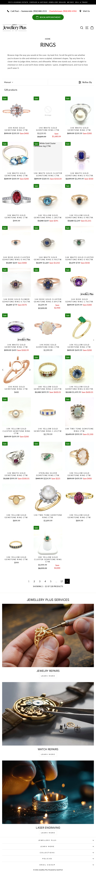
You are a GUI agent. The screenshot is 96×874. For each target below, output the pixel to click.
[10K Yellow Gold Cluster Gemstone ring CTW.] (16, 411)
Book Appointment (50, 17)
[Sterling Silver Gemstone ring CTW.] (48, 456)
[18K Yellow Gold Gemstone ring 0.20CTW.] (48, 369)
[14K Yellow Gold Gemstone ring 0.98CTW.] (79, 198)
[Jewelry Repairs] (48, 635)
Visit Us (86, 11)
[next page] (67, 581)
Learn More (48, 676)
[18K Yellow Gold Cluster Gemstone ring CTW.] (48, 540)
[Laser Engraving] (48, 792)
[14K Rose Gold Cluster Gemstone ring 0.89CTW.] (48, 282)
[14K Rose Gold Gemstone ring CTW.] (48, 327)
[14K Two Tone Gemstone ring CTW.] (48, 498)
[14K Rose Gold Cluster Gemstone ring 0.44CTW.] (16, 240)
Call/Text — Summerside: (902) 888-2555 (29, 11)
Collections (47, 853)
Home (47, 39)
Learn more (48, 833)
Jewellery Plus (47, 840)
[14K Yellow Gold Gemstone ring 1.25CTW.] (48, 411)
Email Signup (47, 865)
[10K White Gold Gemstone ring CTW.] (16, 198)
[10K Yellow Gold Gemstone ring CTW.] (79, 327)
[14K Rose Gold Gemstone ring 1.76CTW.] (79, 282)
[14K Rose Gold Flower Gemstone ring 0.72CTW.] (16, 282)
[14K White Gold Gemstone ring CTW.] (48, 111)
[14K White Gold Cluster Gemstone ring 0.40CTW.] (79, 240)
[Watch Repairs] (48, 714)
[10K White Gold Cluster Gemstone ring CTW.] (48, 156)
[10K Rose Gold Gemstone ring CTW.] (16, 111)
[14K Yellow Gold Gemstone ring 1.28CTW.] (48, 198)
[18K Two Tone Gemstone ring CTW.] (79, 411)
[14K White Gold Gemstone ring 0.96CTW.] (48, 240)
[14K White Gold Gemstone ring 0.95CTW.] (79, 156)
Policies (47, 859)
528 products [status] (10, 89)
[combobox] (8, 82)
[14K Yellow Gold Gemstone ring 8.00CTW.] (79, 369)
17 (61, 581)
